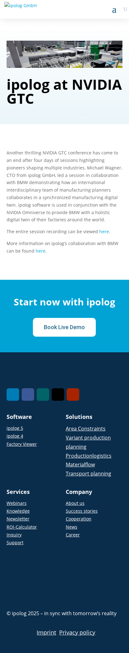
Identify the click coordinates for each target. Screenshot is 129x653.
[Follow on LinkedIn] (13, 394)
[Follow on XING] (43, 394)
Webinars (17, 503)
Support (15, 542)
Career (73, 535)
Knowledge (18, 511)
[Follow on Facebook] (28, 394)
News (71, 527)
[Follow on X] (58, 394)
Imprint (46, 632)
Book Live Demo (64, 327)
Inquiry (14, 535)
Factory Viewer (22, 444)
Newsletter (18, 519)
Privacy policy (77, 632)
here (104, 231)
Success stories (82, 511)
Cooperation (78, 519)
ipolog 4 (15, 436)
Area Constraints (86, 428)
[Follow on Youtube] (73, 394)
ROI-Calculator (22, 527)
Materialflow (80, 464)
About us (75, 503)
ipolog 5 (15, 428)
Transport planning (88, 473)
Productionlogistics (88, 455)
